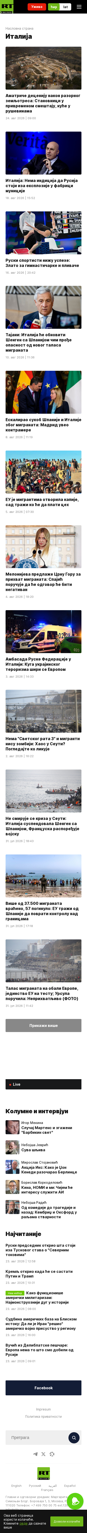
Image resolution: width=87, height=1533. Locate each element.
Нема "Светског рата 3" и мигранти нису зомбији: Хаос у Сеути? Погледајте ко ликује (43, 743)
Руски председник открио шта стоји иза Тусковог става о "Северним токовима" (40, 1250)
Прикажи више (43, 1025)
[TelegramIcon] (35, 1454)
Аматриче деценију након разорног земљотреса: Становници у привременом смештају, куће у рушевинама (43, 103)
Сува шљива (33, 1150)
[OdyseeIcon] (52, 1454)
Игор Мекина (32, 1122)
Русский (35, 1486)
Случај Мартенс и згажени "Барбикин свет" (46, 1130)
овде (23, 1523)
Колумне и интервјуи (37, 1111)
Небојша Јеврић (34, 1145)
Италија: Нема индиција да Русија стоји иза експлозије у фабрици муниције (42, 185)
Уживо (36, 7)
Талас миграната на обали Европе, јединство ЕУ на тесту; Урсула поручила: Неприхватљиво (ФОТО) (42, 993)
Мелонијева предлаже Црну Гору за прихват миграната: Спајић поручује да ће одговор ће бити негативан (43, 582)
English (16, 1486)
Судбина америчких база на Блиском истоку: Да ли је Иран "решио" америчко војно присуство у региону (41, 1324)
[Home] (6, 7)
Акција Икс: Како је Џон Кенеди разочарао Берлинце (49, 1169)
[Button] (74, 1437)
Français (47, 1490)
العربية (52, 1486)
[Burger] (79, 6)
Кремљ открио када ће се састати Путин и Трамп (39, 1273)
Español (70, 1486)
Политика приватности (43, 1416)
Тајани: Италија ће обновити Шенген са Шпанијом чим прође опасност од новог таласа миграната (39, 342)
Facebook (44, 1388)
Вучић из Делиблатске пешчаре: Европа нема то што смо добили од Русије (40, 1350)
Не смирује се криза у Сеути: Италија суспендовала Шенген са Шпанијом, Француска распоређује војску (42, 826)
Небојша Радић (33, 1202)
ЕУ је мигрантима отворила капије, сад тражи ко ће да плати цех (42, 502)
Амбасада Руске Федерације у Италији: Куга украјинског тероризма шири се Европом (38, 664)
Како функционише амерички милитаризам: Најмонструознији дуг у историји (37, 1298)
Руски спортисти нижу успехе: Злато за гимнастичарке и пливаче (42, 263)
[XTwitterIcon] (43, 1454)
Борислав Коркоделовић (41, 1182)
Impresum (43, 1409)
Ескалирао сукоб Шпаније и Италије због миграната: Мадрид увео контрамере (43, 424)
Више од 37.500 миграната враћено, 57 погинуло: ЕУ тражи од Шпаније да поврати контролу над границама (42, 911)
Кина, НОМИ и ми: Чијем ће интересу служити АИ (47, 1189)
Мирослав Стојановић (39, 1162)
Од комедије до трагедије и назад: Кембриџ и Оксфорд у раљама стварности (49, 1212)
